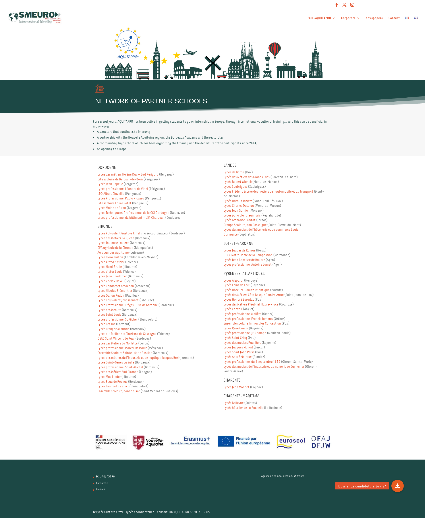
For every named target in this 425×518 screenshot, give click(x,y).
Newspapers (374, 18)
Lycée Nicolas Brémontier (114, 290)
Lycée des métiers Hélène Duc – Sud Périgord (127, 174)
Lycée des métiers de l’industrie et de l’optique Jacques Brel (138, 357)
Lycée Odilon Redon (110, 295)
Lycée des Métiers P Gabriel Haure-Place (251, 304)
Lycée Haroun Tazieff (238, 201)
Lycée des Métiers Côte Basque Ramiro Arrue (254, 294)
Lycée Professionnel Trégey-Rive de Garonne (127, 305)
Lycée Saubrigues (235, 186)
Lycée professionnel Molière (242, 313)
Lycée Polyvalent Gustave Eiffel (118, 233)
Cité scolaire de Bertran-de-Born (120, 179)
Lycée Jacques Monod (238, 347)
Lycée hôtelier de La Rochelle (243, 407)
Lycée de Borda (234, 172)
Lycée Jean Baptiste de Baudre (244, 259)
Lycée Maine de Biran (111, 207)
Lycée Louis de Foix (237, 285)
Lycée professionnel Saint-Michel (120, 367)
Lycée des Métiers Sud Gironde (117, 371)
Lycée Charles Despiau (239, 205)
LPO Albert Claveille (110, 193)
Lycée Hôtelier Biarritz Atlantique (246, 290)
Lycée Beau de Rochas (112, 381)
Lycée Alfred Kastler (110, 262)
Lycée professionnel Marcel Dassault (122, 348)
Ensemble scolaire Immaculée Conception (252, 323)
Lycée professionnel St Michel (117, 319)
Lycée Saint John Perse (239, 352)
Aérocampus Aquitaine (113, 252)
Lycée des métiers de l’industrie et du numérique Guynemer (264, 366)
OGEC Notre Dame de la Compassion (248, 255)
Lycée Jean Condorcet (112, 276)
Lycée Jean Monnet (236, 387)
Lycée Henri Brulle (109, 266)
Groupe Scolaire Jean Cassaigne (245, 224)
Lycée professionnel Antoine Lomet (248, 264)
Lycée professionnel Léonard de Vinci (122, 188)
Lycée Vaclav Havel (110, 281)
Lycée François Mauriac (113, 329)
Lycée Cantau (233, 309)
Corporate (348, 18)
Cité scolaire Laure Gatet (114, 203)
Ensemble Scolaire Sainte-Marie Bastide (124, 352)
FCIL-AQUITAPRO (319, 18)
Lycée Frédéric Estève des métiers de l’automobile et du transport (268, 191)
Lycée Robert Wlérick (238, 181)
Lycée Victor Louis (109, 271)
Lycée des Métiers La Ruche (115, 238)
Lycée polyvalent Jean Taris (242, 215)
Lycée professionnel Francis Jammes (248, 318)
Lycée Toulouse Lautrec (113, 242)
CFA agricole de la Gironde (115, 247)
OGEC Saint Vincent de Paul (116, 338)
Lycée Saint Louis (109, 314)
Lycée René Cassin (236, 328)
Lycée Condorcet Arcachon (115, 286)
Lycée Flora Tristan (110, 257)
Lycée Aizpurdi (233, 280)
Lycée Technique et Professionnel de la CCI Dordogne (133, 212)
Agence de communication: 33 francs (282, 475)
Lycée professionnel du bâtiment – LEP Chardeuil (130, 217)
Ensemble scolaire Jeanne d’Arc (118, 391)
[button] (397, 486)
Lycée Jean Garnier (236, 210)
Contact (394, 18)
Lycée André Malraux (238, 356)
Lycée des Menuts (109, 309)
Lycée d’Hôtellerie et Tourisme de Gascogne (126, 333)
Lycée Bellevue (233, 402)
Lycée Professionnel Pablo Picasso (120, 198)
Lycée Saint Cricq (235, 337)
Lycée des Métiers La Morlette (117, 343)
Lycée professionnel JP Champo (245, 333)
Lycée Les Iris (106, 324)
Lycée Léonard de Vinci (113, 386)
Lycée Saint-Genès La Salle (115, 362)
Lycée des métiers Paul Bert (242, 342)
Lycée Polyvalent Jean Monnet (118, 300)
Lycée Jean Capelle (110, 184)
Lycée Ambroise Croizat (239, 220)
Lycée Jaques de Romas (239, 250)
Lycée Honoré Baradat (239, 299)
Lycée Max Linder (109, 376)
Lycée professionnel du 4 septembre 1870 (252, 361)
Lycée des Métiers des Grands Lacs (247, 177)
